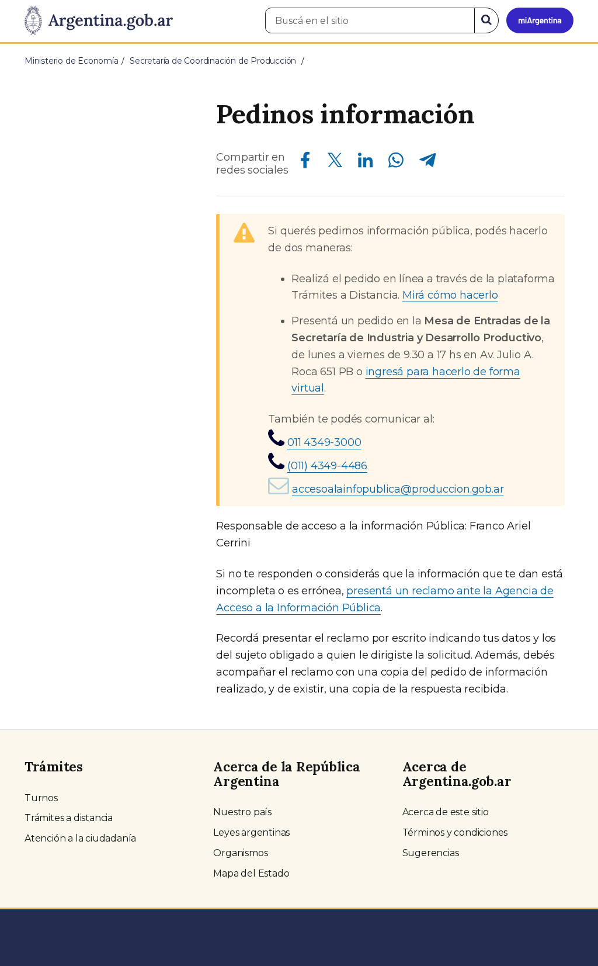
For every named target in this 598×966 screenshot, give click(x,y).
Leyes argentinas (251, 832)
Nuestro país (242, 812)
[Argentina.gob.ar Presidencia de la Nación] (99, 21)
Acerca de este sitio (445, 812)
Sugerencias (430, 852)
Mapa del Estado (251, 873)
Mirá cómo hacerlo (450, 295)
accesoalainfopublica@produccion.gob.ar (397, 489)
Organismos (240, 852)
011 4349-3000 (324, 442)
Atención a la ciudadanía (80, 838)
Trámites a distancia (69, 817)
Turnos (41, 798)
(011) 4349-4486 (327, 465)
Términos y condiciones (455, 832)
